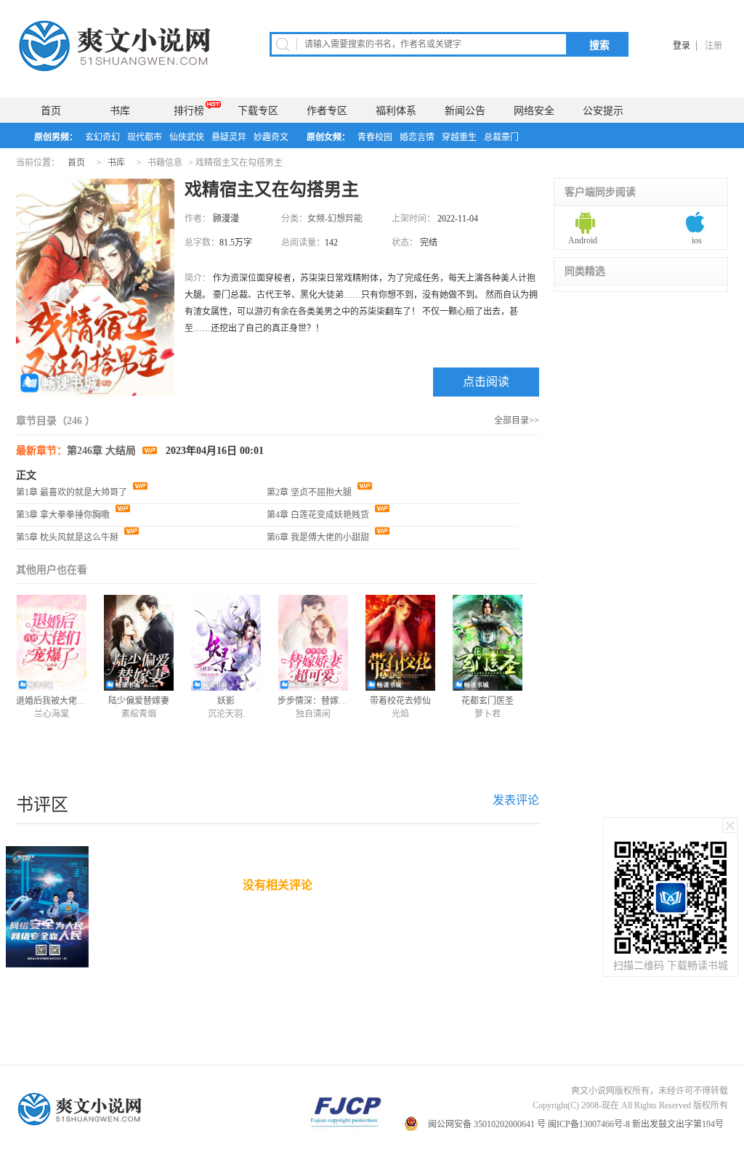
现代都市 (144, 137)
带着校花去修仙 (400, 701)
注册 (713, 46)
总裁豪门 (501, 137)
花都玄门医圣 (487, 701)
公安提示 (603, 110)
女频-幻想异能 (335, 219)
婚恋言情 (417, 137)
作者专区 (327, 110)
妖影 (226, 701)
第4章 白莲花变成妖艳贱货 (319, 515)
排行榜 (189, 110)
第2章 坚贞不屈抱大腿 (310, 492)
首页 (51, 110)
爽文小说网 (117, 45)
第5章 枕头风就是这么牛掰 (68, 537)
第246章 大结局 (103, 450)
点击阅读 (486, 381)
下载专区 (258, 110)
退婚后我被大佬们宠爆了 (64, 701)
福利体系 (396, 110)
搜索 (599, 45)
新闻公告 (465, 110)
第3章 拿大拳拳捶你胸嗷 (64, 515)
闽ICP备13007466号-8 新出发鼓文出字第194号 (637, 1124)
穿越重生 (459, 137)
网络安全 (534, 110)
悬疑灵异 (228, 137)
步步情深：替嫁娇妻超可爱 (330, 701)
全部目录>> (516, 420)
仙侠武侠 (186, 137)
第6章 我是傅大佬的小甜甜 (319, 537)
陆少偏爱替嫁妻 (138, 701)
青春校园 (374, 137)
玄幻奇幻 (102, 137)
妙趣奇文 (271, 137)
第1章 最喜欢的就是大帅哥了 (72, 492)
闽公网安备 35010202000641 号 (487, 1124)
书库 (120, 110)
